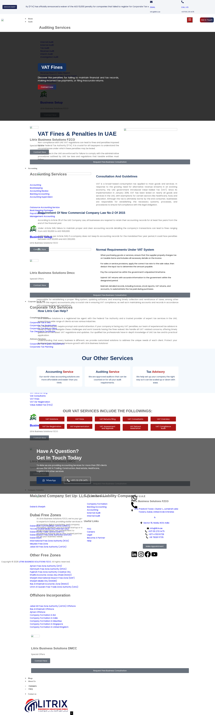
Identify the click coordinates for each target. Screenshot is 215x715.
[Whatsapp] (134, 498)
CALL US (184, 7)
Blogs (30, 678)
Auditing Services (55, 27)
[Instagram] (141, 554)
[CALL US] (182, 2)
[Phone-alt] (134, 505)
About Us (32, 681)
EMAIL (152, 7)
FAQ (31, 689)
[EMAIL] (151, 2)
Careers (33, 686)
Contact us (32, 694)
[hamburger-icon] (190, 20)
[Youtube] (154, 554)
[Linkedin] (134, 554)
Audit (30, 22)
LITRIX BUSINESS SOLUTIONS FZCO (35, 561)
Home (30, 19)
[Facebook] (148, 554)
